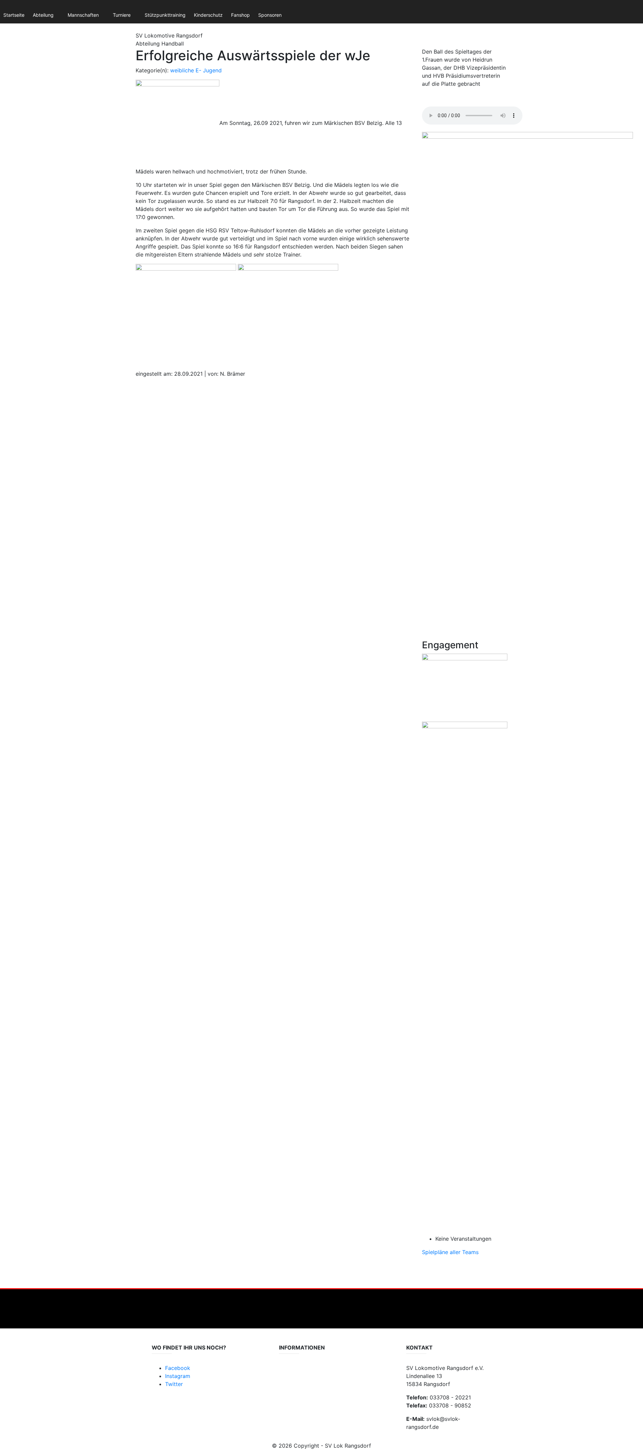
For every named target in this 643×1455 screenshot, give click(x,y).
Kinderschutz (208, 15)
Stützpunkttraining (165, 15)
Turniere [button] (122, 15)
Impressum (291, 1378)
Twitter (174, 1384)
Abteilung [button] (43, 15)
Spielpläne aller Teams (450, 1252)
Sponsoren (270, 15)
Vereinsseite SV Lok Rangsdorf (312, 1385)
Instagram (177, 1376)
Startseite (13, 15)
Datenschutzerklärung (303, 1371)
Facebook (177, 1368)
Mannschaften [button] (83, 15)
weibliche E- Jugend (196, 70)
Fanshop (240, 15)
